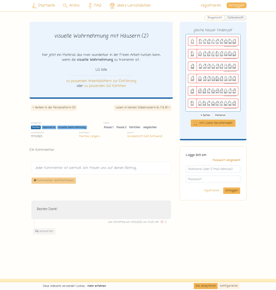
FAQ (97, 5)
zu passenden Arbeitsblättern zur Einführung (101, 81)
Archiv (74, 5)
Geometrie (49, 127)
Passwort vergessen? (226, 160)
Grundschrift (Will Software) (144, 136)
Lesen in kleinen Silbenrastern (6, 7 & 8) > (143, 107)
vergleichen (150, 127)
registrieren (211, 5)
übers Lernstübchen (134, 5)
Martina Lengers (89, 136)
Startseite (46, 5)
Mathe (36, 127)
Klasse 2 (121, 127)
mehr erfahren (96, 286)
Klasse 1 (108, 127)
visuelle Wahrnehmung (72, 127)
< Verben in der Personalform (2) (54, 107)
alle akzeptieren (205, 286)
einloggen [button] (236, 5)
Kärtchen (134, 127)
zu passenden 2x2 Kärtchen (105, 86)
